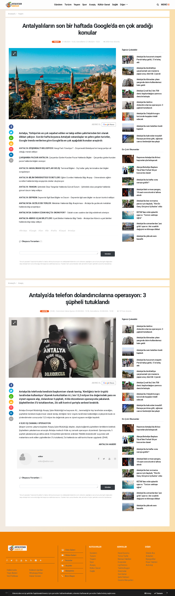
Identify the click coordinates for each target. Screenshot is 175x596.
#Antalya (23, 231)
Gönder (108, 254)
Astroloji (149, 565)
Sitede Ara (150, 553)
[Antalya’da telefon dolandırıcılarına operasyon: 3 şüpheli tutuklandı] (62, 347)
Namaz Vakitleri (124, 559)
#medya (71, 231)
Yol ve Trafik (123, 556)
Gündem (58, 4)
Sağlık (115, 4)
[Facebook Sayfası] (8, 560)
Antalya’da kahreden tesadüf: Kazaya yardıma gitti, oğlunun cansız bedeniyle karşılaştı (150, 139)
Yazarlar (68, 560)
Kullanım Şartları (36, 570)
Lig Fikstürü (122, 565)
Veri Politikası (12, 576)
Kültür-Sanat (104, 4)
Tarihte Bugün (124, 568)
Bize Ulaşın (70, 576)
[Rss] (32, 560)
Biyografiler (151, 559)
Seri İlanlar (122, 574)
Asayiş (92, 4)
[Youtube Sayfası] (22, 560)
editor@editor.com (46, 461)
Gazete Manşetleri (125, 580)
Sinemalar (122, 571)
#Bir (47, 231)
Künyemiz (69, 571)
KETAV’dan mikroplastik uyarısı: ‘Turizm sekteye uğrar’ (147, 215)
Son (52, 197)
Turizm (68, 4)
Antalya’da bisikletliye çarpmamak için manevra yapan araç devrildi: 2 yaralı (149, 71)
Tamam (159, 593)
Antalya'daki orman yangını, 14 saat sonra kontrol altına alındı (149, 192)
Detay (148, 593)
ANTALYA (24, 148)
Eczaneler (122, 562)
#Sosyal (62, 231)
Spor (84, 4)
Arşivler (68, 566)
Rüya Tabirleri (151, 562)
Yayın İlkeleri (12, 573)
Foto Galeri (70, 550)
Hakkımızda (12, 570)
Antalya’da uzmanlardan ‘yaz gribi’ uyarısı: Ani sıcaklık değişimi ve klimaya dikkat (149, 226)
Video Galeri (70, 555)
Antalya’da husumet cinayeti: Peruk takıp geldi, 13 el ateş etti (149, 60)
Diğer (123, 4)
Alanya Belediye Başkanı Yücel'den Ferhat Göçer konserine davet (147, 170)
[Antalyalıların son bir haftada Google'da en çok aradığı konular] (62, 83)
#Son (40, 231)
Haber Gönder (35, 576)
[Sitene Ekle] (42, 560)
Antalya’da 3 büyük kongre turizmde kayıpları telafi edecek (148, 116)
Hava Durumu (123, 553)
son (85, 197)
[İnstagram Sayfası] (18, 560)
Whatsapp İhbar (36, 573)
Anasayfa (12, 14)
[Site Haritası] (37, 560)
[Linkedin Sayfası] (27, 560)
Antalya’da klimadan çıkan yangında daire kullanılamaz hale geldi (149, 82)
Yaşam (77, 4)
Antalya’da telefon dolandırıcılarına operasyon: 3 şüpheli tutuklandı (150, 105)
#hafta (54, 231)
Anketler (149, 556)
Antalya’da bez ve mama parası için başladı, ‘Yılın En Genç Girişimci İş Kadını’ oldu (149, 204)
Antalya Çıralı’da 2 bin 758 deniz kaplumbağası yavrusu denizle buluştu (149, 94)
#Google (32, 231)
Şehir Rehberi (123, 577)
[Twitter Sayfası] (13, 560)
